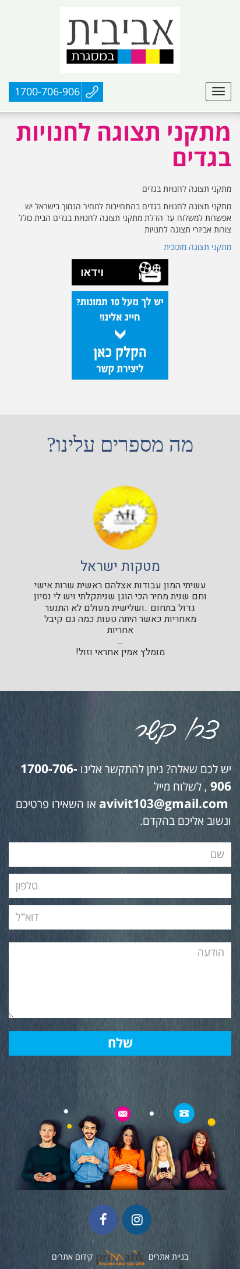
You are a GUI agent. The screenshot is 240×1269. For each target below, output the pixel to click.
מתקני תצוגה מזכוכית (197, 247)
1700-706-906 (47, 91)
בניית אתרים (168, 1257)
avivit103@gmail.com (163, 804)
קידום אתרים (72, 1257)
